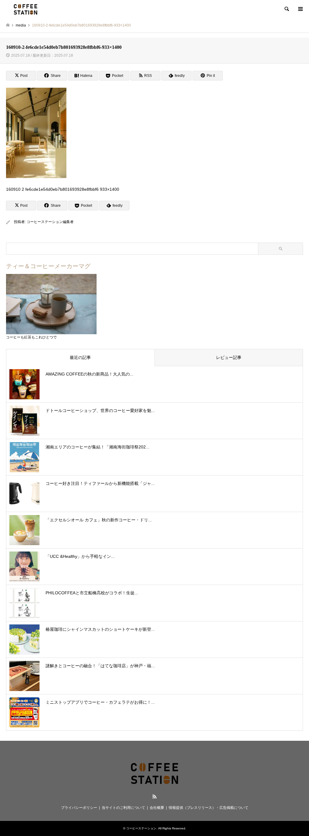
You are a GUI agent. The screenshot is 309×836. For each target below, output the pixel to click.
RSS (154, 796)
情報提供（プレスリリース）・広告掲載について (208, 808)
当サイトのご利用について (123, 808)
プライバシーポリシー (79, 808)
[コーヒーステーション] (25, 9)
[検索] (286, 9)
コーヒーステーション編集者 (50, 222)
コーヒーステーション (141, 828)
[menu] (300, 9)
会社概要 (157, 808)
